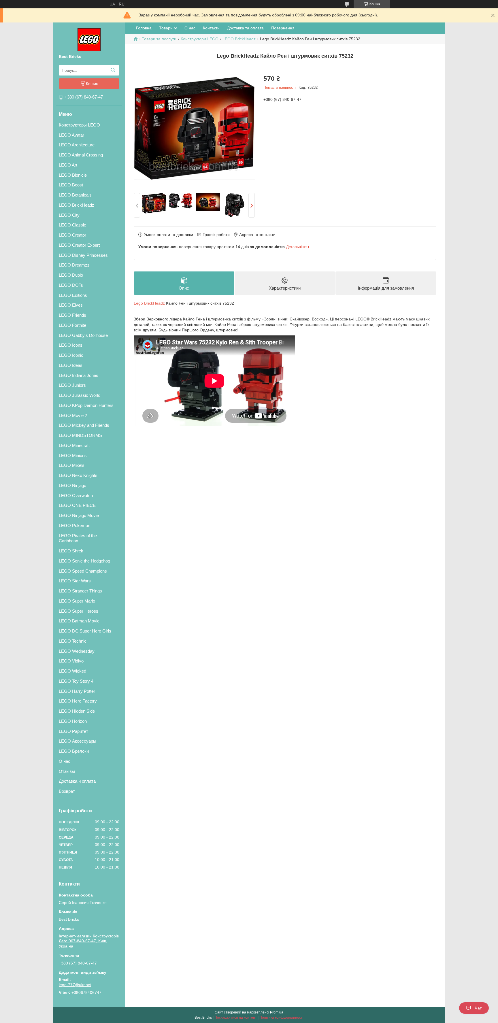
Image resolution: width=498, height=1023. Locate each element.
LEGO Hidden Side (77, 711)
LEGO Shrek (71, 550)
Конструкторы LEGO (79, 124)
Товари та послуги (159, 39)
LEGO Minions (73, 455)
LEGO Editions (73, 295)
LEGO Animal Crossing (81, 154)
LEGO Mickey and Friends (84, 425)
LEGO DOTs (71, 285)
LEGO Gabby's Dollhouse (83, 335)
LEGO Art (68, 165)
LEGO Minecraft (74, 445)
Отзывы (67, 771)
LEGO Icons (70, 345)
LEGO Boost (71, 184)
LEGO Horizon (73, 721)
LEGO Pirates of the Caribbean (78, 538)
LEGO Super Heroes (78, 611)
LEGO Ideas (70, 365)
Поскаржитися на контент (235, 1018)
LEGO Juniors (72, 385)
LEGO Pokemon (74, 525)
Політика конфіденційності (281, 1018)
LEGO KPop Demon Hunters (86, 405)
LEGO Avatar (71, 135)
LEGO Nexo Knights (78, 475)
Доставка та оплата (245, 28)
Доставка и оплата (77, 781)
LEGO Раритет (73, 731)
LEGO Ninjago (72, 485)
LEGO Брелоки (74, 751)
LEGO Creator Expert (79, 245)
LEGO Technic (72, 641)
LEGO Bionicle (73, 175)
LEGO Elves (71, 305)
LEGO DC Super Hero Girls (85, 630)
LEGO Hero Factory (78, 701)
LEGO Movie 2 (73, 415)
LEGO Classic (72, 224)
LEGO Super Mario (77, 601)
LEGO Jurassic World (79, 395)
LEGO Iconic (71, 355)
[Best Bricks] (89, 39)
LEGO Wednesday (77, 651)
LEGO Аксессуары (77, 741)
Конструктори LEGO (199, 39)
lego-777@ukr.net (75, 984)
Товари (166, 28)
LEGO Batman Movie (79, 620)
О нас (64, 761)
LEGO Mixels (71, 465)
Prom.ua (276, 1012)
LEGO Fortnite (72, 325)
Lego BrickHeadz (149, 303)
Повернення (283, 28)
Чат (478, 1008)
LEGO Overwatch (76, 495)
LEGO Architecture (77, 144)
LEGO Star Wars (75, 580)
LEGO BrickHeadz (76, 205)
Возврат (67, 791)
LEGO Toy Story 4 (76, 681)
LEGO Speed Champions (83, 571)
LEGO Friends (72, 315)
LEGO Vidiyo (71, 660)
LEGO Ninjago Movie (79, 515)
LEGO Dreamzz (74, 265)
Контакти (211, 28)
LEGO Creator (72, 235)
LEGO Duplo (71, 275)
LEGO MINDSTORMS (80, 435)
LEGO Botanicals (75, 194)
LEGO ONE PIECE (77, 505)
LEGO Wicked (72, 671)
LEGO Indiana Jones (78, 375)
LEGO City (69, 215)
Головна (144, 28)
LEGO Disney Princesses (83, 255)
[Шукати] (112, 70)
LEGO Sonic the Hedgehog (84, 560)
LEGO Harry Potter (77, 691)
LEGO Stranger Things (80, 590)
